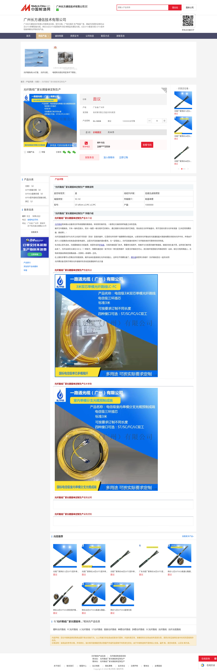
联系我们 (70, 666)
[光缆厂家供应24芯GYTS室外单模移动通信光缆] (183, 125)
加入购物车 (109, 157)
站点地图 (95, 666)
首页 (22, 81)
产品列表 (29, 81)
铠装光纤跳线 (110, 629)
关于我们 (57, 666)
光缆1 (37, 81)
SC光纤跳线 (151, 629)
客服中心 (83, 666)
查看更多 (34, 232)
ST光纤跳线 (97, 629)
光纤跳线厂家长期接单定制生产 (112, 659)
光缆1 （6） (30, 186)
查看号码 (147, 144)
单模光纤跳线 (124, 629)
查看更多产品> (188, 536)
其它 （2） (29, 201)
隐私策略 (108, 666)
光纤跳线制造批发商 (118, 656)
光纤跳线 (162, 629)
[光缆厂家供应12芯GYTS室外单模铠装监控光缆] (183, 100)
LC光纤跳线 (84, 629)
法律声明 (134, 666)
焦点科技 (112, 669)
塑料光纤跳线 (59, 629)
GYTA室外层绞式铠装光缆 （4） (38, 197)
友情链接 (158, 666)
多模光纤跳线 (138, 629)
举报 (43, 152)
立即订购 (123, 157)
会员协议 (121, 666)
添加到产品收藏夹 (31, 266)
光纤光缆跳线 (174, 629)
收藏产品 (30, 152)
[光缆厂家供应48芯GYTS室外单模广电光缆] (183, 150)
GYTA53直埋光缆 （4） (34, 194)
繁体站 (146, 666)
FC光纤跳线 (72, 629)
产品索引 (27, 262)
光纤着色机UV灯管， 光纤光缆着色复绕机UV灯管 (43, 72)
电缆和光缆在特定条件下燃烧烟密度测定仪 (69, 72)
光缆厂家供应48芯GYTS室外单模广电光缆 (190, 161)
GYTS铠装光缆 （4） (33, 190)
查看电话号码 (32, 219)
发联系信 (89, 157)
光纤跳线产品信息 (98, 656)
